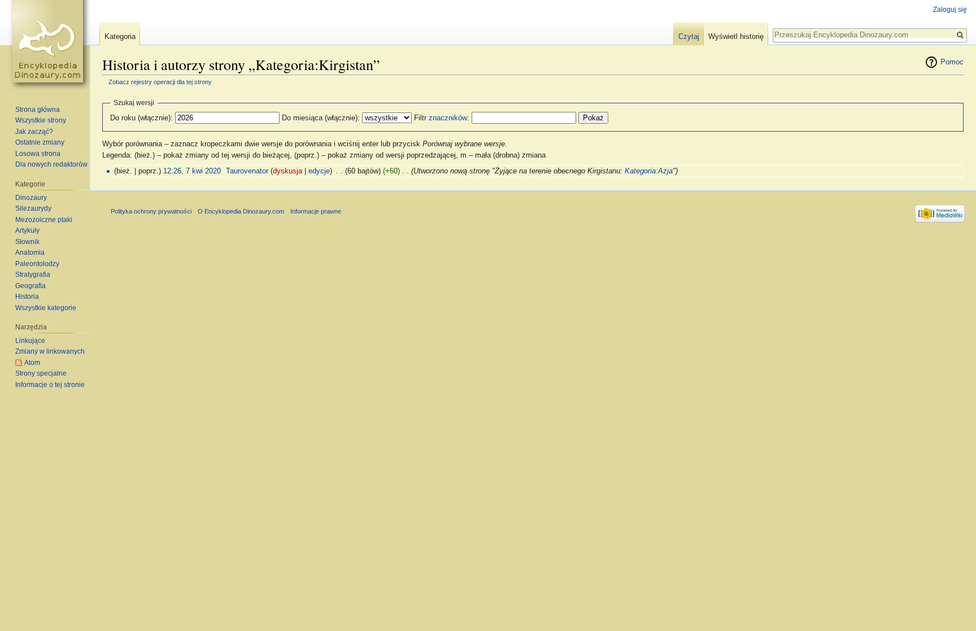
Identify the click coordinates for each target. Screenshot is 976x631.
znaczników (448, 118)
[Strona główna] (50, 45)
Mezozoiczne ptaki (43, 220)
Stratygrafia (32, 274)
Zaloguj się (950, 10)
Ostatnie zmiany (39, 142)
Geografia (30, 286)
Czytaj (688, 36)
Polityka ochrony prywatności (151, 211)
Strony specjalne (41, 373)
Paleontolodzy (37, 264)
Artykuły (27, 230)
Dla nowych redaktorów (51, 164)
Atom (32, 363)
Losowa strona (37, 154)
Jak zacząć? (34, 132)
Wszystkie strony (40, 120)
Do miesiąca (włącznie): (321, 118)
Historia (27, 297)
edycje (319, 171)
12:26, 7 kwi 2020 (192, 171)
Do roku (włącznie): (141, 118)
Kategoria (120, 36)
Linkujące (30, 341)
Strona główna (37, 110)
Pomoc (952, 62)
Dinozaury (31, 198)
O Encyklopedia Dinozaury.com (241, 211)
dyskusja (287, 171)
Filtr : (441, 118)
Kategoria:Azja (649, 171)
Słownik (27, 242)
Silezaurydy (33, 208)
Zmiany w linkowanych (50, 351)
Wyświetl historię (736, 36)
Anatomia (30, 252)
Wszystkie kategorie (45, 308)
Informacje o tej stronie (50, 385)
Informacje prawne (315, 211)
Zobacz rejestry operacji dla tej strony (160, 82)
